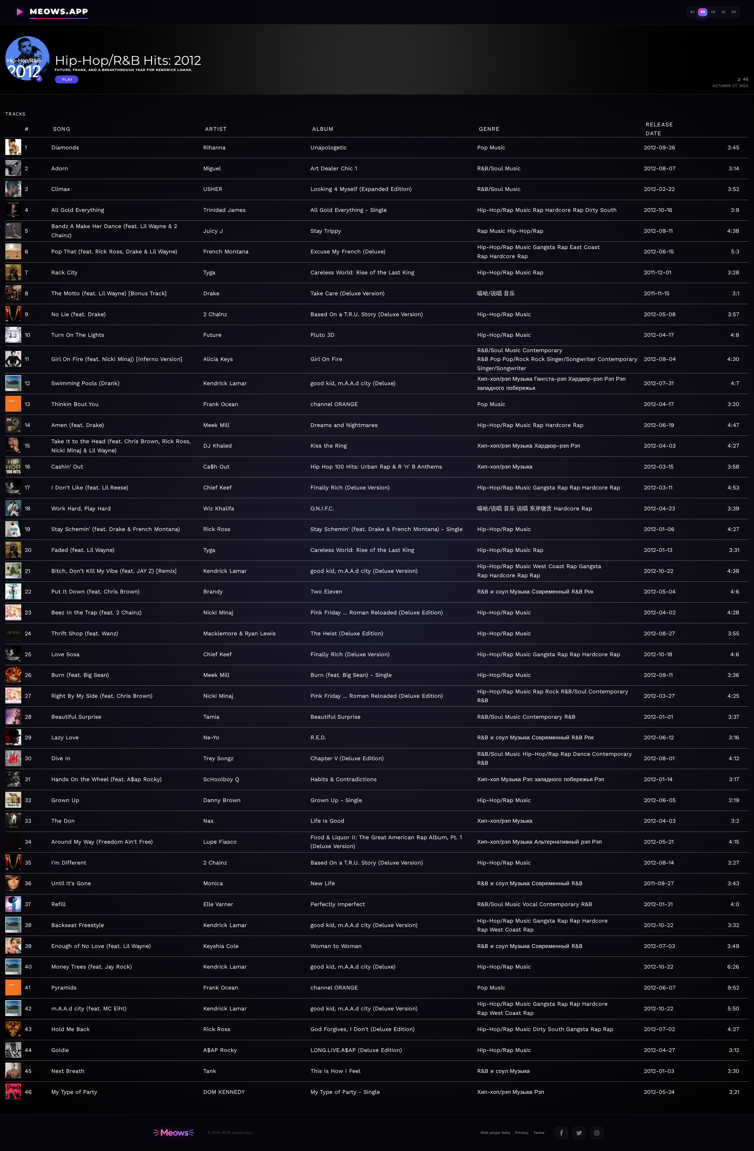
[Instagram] (597, 1133)
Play (67, 79)
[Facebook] (561, 1133)
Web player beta (495, 1132)
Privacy (521, 1132)
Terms (539, 1132)
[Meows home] (174, 1132)
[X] (579, 1133)
